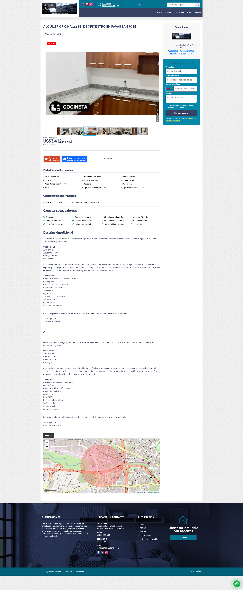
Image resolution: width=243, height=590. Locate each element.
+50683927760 (108, 6)
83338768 (106, 4)
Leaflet (138, 492)
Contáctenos (194, 13)
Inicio (160, 13)
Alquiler (180, 13)
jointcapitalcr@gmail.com (182, 54)
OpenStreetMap (153, 492)
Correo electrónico (173, 75)
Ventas (169, 13)
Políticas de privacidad (149, 539)
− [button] (47, 446)
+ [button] (47, 442)
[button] (157, 43)
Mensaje (169, 93)
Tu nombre (170, 67)
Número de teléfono (173, 84)
